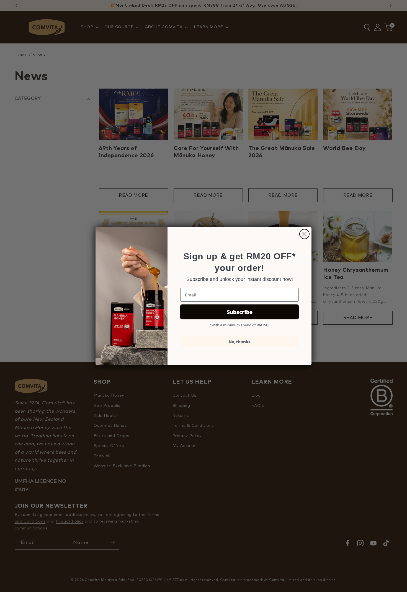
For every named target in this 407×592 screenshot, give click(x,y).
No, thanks (240, 341)
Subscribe (240, 312)
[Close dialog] (304, 234)
